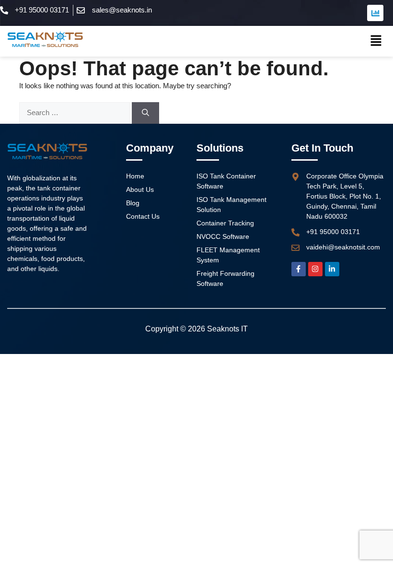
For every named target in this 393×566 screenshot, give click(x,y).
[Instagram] (315, 269)
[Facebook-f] (298, 269)
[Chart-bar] (375, 13)
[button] (376, 41)
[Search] (145, 113)
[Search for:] (75, 112)
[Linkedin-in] (332, 269)
